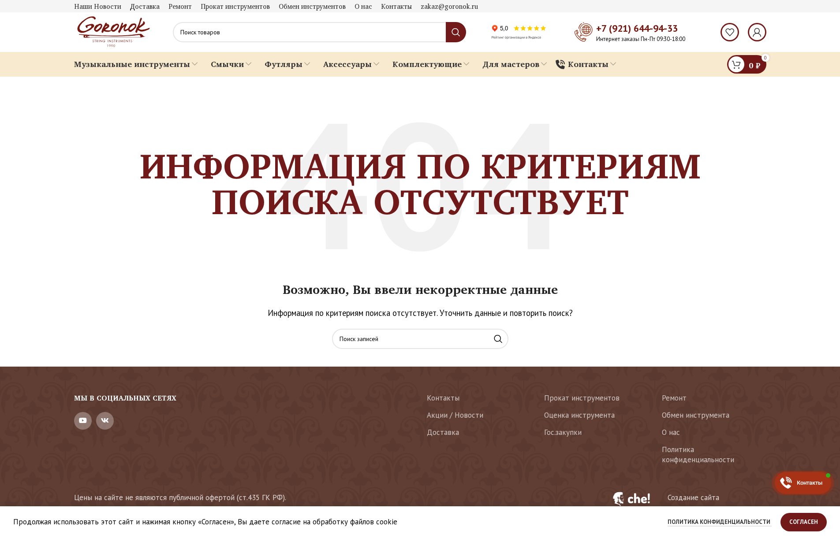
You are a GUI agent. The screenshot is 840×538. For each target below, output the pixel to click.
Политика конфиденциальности (698, 455)
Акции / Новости (455, 415)
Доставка (443, 432)
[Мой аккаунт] (757, 32)
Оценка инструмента (579, 415)
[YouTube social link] (83, 421)
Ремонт (674, 398)
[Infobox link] (684, 504)
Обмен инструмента (695, 415)
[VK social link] (105, 421)
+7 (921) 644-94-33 (637, 28)
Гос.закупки (563, 432)
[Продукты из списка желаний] (729, 32)
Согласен (803, 522)
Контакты (443, 398)
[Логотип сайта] (112, 31)
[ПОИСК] (498, 339)
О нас (671, 432)
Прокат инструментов (582, 398)
